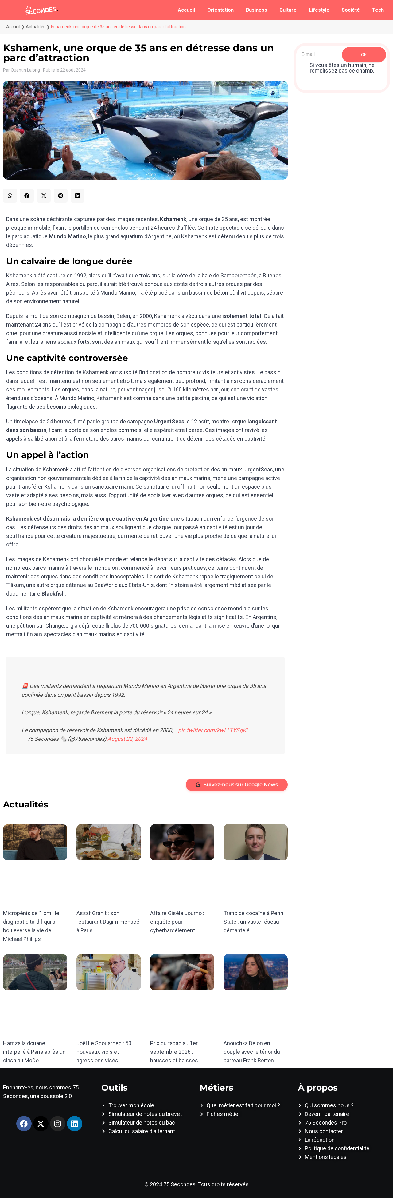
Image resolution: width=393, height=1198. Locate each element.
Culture (288, 10)
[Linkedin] (74, 1123)
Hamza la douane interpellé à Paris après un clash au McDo (34, 1052)
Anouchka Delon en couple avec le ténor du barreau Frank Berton (252, 1052)
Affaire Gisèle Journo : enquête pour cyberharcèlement (177, 922)
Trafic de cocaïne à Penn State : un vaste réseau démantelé (253, 922)
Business (256, 10)
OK (364, 54)
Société (351, 10)
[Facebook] (24, 1123)
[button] (10, 196)
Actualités (35, 26)
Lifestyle (319, 10)
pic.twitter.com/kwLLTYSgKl (212, 730)
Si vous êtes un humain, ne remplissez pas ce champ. (342, 67)
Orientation (220, 10)
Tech (378, 10)
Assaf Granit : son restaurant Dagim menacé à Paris (107, 922)
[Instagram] (57, 1123)
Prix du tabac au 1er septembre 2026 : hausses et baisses (174, 1052)
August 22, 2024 (127, 739)
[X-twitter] (41, 1123)
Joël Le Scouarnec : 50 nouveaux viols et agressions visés (103, 1052)
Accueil (186, 10)
